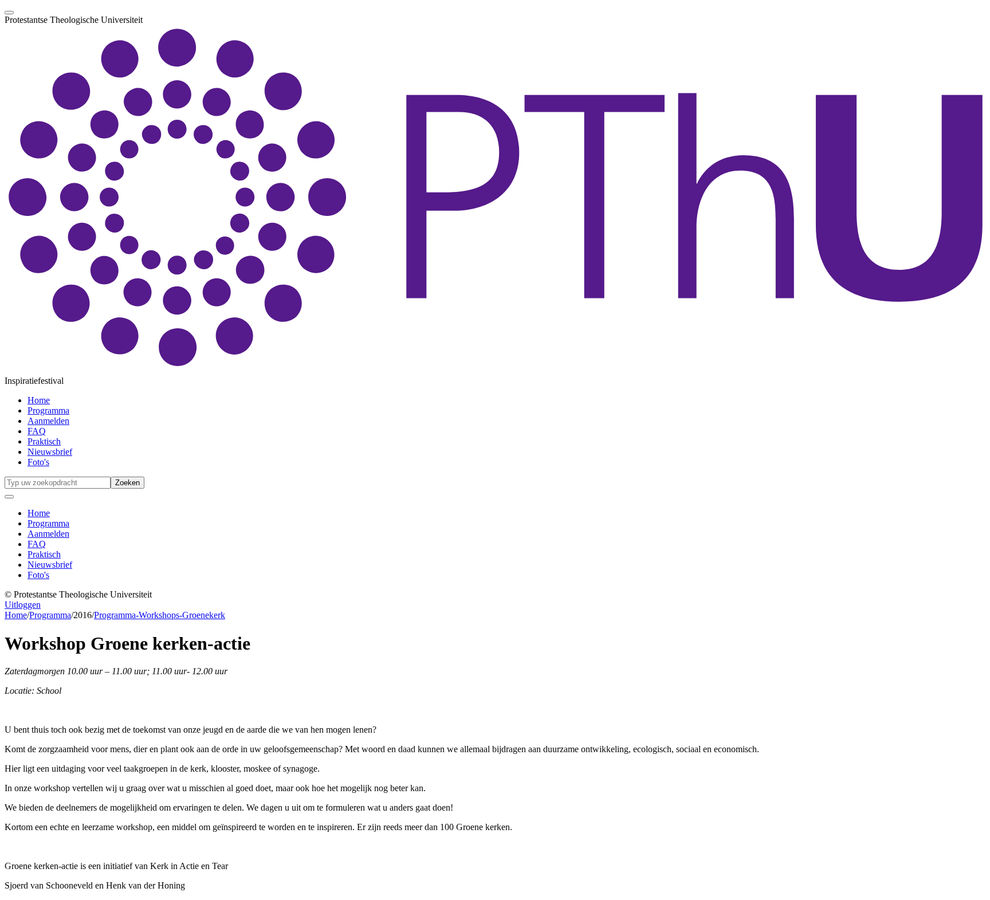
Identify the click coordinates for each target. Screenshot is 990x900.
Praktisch (44, 441)
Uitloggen (23, 605)
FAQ (37, 431)
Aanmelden (48, 421)
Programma (48, 410)
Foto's (38, 462)
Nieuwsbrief (50, 452)
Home (39, 400)
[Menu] (9, 12)
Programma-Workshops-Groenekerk (159, 615)
